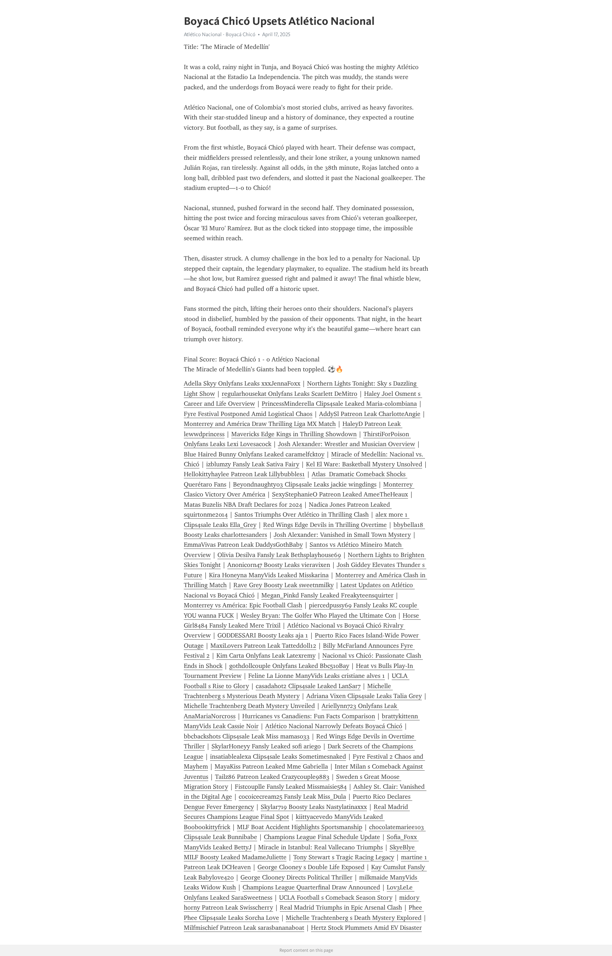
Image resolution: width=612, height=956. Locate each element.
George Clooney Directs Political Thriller (296, 877)
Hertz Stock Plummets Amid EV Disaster (366, 928)
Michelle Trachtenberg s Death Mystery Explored (353, 918)
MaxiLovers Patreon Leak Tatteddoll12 (263, 645)
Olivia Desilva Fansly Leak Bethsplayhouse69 (279, 555)
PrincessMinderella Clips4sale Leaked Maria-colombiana (339, 403)
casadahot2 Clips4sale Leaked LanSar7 (308, 686)
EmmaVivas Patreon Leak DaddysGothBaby (243, 545)
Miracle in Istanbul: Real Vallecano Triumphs (320, 847)
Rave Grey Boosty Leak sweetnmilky (283, 585)
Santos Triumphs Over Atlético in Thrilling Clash (301, 514)
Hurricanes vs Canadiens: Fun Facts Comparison (308, 716)
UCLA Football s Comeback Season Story (335, 897)
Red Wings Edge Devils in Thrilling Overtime (325, 525)
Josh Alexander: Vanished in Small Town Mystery (342, 535)
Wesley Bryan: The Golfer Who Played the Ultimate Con (318, 615)
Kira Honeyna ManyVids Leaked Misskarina (269, 575)
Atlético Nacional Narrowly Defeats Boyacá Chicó (333, 726)
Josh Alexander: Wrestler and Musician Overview (346, 444)
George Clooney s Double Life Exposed (310, 867)
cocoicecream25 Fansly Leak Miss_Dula (292, 796)
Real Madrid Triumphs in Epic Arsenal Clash (341, 907)
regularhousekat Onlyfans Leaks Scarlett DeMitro (289, 394)
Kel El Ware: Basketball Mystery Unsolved (364, 464)
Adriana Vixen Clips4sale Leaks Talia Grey (364, 696)
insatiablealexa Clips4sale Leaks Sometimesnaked (278, 756)
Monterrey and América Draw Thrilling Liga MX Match (260, 424)
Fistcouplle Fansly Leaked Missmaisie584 (291, 787)
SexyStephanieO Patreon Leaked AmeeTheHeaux (340, 494)
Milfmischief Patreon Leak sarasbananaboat (244, 928)
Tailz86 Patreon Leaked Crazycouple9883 (272, 777)
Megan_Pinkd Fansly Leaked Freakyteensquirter (327, 595)
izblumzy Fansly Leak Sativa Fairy (252, 464)
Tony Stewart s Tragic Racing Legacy (343, 857)
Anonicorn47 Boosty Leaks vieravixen (278, 565)
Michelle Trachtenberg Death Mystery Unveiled (249, 706)
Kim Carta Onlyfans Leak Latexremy (266, 655)
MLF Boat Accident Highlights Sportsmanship (299, 827)
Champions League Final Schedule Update (322, 837)
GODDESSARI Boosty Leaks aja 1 (262, 635)
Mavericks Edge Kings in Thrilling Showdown (294, 434)
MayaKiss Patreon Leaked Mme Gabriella (271, 766)
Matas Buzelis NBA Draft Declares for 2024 (243, 504)
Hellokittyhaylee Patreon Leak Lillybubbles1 (244, 474)
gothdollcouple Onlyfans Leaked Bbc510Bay (289, 666)
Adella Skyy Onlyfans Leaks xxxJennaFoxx (242, 383)
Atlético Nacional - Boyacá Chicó (219, 34)
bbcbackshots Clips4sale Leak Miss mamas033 (247, 736)
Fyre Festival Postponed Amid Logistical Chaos (248, 414)
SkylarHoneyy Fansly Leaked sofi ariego (266, 746)
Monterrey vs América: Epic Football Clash (243, 605)
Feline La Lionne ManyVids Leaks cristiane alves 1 (316, 676)
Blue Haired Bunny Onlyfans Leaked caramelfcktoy (254, 454)
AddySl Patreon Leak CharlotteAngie (369, 414)
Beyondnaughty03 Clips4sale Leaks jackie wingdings (304, 484)
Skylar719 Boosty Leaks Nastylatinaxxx (314, 807)
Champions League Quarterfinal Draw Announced (311, 887)
